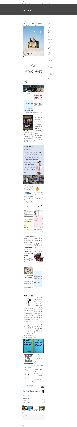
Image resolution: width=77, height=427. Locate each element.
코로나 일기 (49, 47)
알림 (48, 43)
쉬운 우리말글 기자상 (31, 3)
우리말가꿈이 (26, 398)
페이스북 (48, 81)
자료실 (48, 49)
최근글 (48, 69)
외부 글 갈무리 (49, 42)
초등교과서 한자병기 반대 (50, 24)
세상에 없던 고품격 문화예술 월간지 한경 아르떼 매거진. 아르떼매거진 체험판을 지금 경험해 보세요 (31, 391)
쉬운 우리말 (53, 73)
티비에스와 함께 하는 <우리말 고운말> (51, 30)
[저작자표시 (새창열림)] (28, 395)
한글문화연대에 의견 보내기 (50, 67)
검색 (52, 1)
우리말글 (50, 74)
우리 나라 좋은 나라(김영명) (50, 35)
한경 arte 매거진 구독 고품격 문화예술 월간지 (28, 390)
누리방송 (48, 74)
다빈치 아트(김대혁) (49, 40)
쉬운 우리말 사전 (50, 3)
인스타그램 (49, 81)
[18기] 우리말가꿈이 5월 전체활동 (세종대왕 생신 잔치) (28, 402)
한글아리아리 (42, 3)
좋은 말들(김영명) (49, 36)
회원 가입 (26, 3)
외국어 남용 (52, 74)
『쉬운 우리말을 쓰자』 (50, 53)
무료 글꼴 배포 (49, 52)
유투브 (51, 81)
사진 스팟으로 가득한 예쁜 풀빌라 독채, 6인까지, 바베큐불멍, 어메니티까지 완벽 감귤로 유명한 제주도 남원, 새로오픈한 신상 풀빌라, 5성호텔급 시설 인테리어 (31, 387)
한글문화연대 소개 (49, 54)
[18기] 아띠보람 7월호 (25, 400)
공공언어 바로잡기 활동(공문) (50, 22)
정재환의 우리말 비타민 (50, 38)
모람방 (48, 33)
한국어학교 (49, 28)
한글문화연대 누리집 (26, 1)
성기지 (50, 73)
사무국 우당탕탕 (49, 46)
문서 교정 (36, 3)
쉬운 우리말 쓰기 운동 (50, 26)
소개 (22, 3)
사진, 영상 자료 (49, 51)
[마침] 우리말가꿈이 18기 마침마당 (26, 399)
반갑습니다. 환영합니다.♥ (25, 415)
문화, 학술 (49, 23)
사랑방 (23, 398)
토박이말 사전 (49, 64)
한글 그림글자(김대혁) (50, 39)
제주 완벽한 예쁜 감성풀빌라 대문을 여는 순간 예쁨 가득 (29, 386)
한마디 (46, 3)
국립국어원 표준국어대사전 (50, 60)
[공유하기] (24, 395)
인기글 (50, 69)
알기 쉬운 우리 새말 (49, 27)
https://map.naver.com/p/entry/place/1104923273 (28, 385)
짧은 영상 (49, 31)
